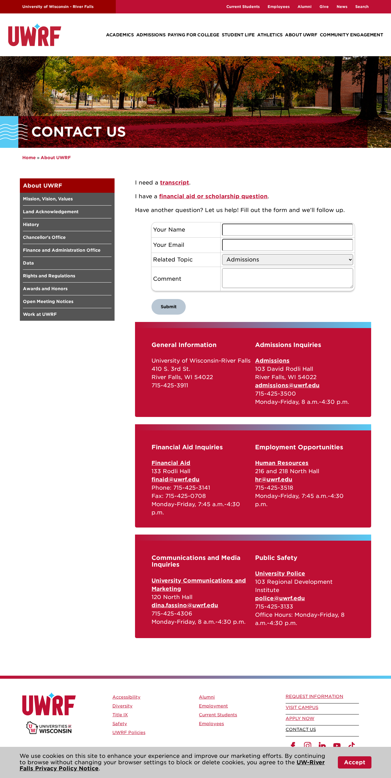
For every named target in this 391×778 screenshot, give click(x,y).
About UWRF (301, 34)
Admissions (150, 34)
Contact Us (301, 729)
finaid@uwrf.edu (175, 479)
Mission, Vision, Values (48, 198)
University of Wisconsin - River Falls (57, 6)
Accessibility (126, 697)
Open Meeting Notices (48, 301)
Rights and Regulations (49, 275)
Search (362, 6)
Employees (279, 6)
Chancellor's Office (44, 237)
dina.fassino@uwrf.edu (185, 605)
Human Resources (282, 463)
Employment (213, 705)
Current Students (243, 6)
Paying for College (193, 34)
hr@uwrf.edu (273, 479)
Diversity (122, 705)
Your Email (168, 245)
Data (28, 263)
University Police (280, 573)
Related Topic (173, 260)
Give (324, 6)
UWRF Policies (128, 732)
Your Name (169, 230)
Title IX (120, 714)
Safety (119, 723)
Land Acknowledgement (51, 211)
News (342, 6)
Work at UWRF (40, 314)
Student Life (238, 34)
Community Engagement (351, 34)
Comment (167, 279)
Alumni (305, 6)
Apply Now (300, 718)
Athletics (270, 34)
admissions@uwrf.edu (287, 385)
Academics (120, 34)
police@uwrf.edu (280, 598)
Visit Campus (302, 707)
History (31, 224)
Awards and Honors (45, 288)
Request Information (314, 696)
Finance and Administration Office (61, 250)
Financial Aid (171, 463)
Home (29, 157)
